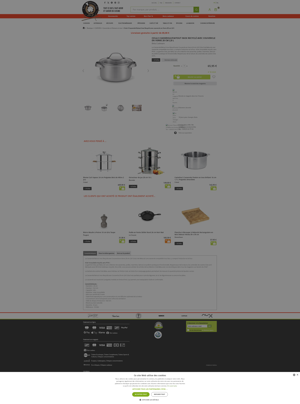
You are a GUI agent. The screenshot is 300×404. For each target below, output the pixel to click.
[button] (150, 389)
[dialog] (150, 388)
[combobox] (294, 375)
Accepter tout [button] (141, 394)
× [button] (297, 375)
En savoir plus (172, 386)
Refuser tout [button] (159, 394)
